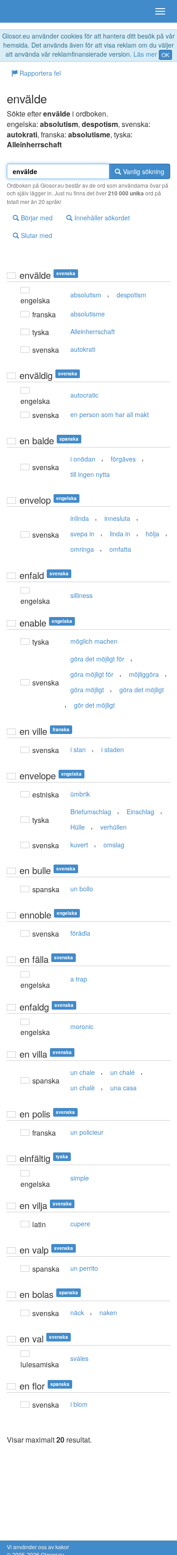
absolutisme (87, 313)
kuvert (79, 844)
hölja (152, 533)
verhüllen (113, 826)
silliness (81, 595)
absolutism (85, 294)
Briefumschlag (90, 811)
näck (77, 1312)
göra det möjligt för (97, 658)
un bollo (81, 888)
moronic (81, 1026)
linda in (120, 533)
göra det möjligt (141, 689)
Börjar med (36, 217)
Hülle (77, 826)
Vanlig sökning (142, 171)
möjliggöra (144, 674)
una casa (123, 1087)
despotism (131, 294)
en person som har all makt (109, 414)
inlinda (79, 518)
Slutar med (35, 235)
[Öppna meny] (160, 11)
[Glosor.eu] (22, 11)
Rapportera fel (39, 73)
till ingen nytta (90, 474)
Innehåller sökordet (101, 217)
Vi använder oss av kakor (38, 1546)
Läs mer (145, 53)
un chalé (122, 1072)
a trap (78, 978)
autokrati (82, 349)
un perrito (84, 1268)
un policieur (86, 1132)
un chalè (82, 1087)
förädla (80, 933)
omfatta (120, 549)
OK (165, 54)
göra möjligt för (91, 674)
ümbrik (80, 793)
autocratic (84, 394)
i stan (78, 749)
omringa (82, 549)
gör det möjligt (94, 704)
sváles (79, 1358)
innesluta (117, 518)
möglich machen (94, 641)
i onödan (82, 458)
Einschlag (140, 811)
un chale (82, 1072)
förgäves (123, 458)
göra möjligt (87, 689)
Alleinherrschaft (92, 331)
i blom (79, 1404)
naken (108, 1312)
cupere (80, 1223)
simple (79, 1177)
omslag (113, 844)
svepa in (82, 533)
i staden (112, 749)
